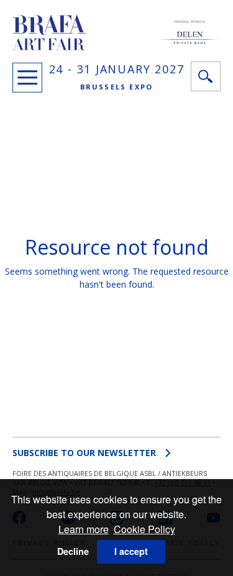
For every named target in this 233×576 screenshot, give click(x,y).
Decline (73, 551)
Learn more (83, 529)
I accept (131, 551)
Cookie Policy (144, 529)
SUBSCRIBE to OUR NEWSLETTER (84, 453)
